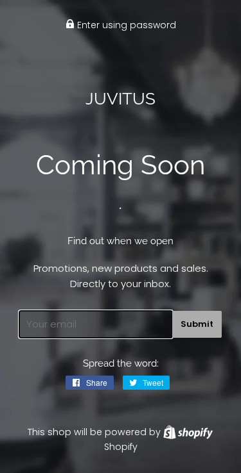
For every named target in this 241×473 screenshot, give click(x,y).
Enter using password (125, 25)
